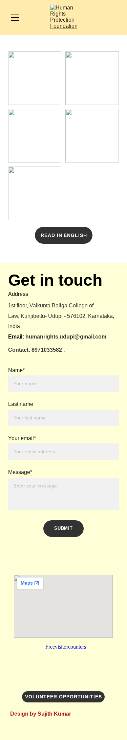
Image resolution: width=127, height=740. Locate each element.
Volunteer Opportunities (63, 696)
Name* (16, 370)
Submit (63, 528)
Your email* (22, 438)
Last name (20, 404)
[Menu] (15, 18)
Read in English (64, 235)
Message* (20, 472)
